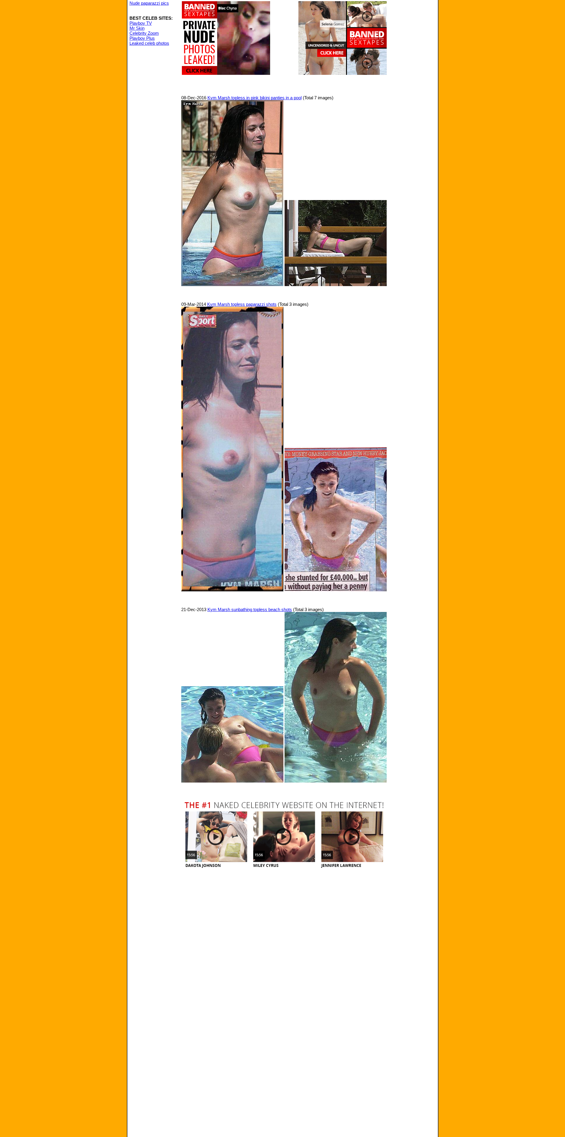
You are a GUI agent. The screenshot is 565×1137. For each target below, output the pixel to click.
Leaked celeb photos (149, 43)
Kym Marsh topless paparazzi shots (242, 304)
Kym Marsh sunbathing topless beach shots (249, 609)
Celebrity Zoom (144, 33)
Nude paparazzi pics (149, 3)
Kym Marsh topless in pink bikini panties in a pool (254, 97)
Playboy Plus (142, 38)
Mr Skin (136, 28)
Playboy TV (140, 23)
